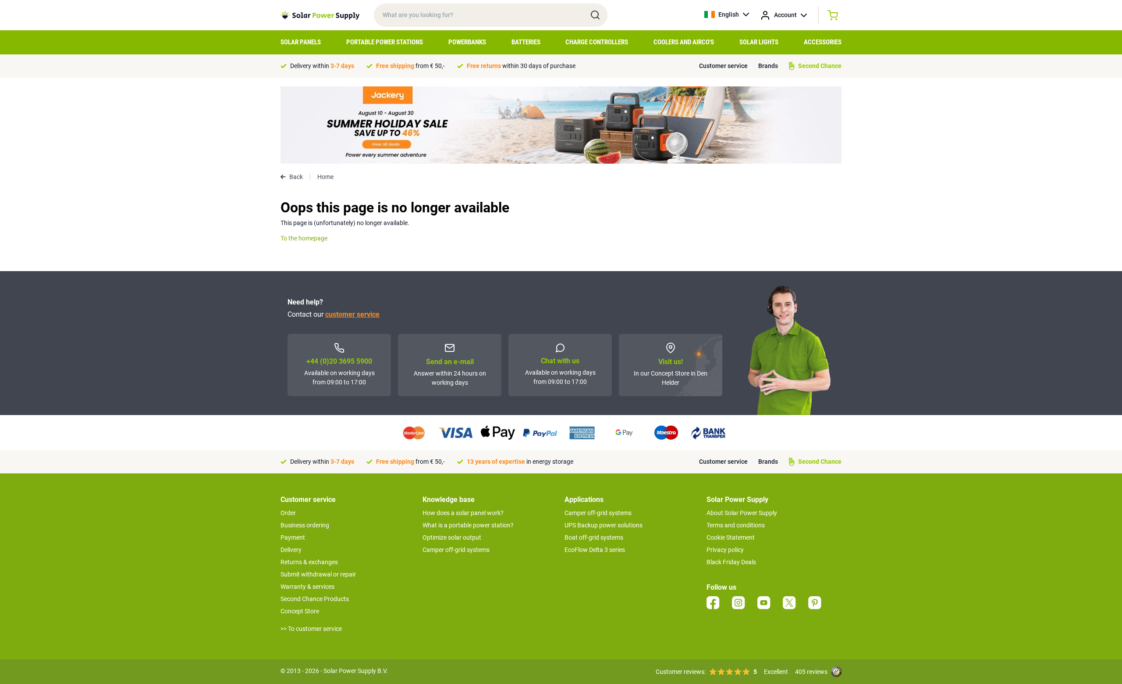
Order (288, 512)
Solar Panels (300, 42)
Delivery (291, 549)
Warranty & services (307, 586)
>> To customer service (311, 628)
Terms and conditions (736, 525)
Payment (292, 537)
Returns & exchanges (309, 562)
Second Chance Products (314, 598)
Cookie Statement (731, 537)
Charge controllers (596, 42)
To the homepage (303, 238)
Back (296, 176)
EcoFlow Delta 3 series (595, 549)
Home (325, 176)
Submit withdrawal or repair (318, 574)
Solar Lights (758, 42)
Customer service (723, 65)
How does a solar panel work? (463, 512)
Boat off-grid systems (594, 537)
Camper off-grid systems (456, 549)
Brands (768, 65)
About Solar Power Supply (742, 512)
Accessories (823, 42)
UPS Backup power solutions (604, 525)
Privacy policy (725, 549)
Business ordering (304, 525)
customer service (352, 314)
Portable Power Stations (384, 42)
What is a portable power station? (468, 525)
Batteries (525, 42)
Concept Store (299, 611)
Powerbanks (467, 42)
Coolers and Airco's (683, 42)
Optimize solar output (452, 537)
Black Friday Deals (731, 562)
